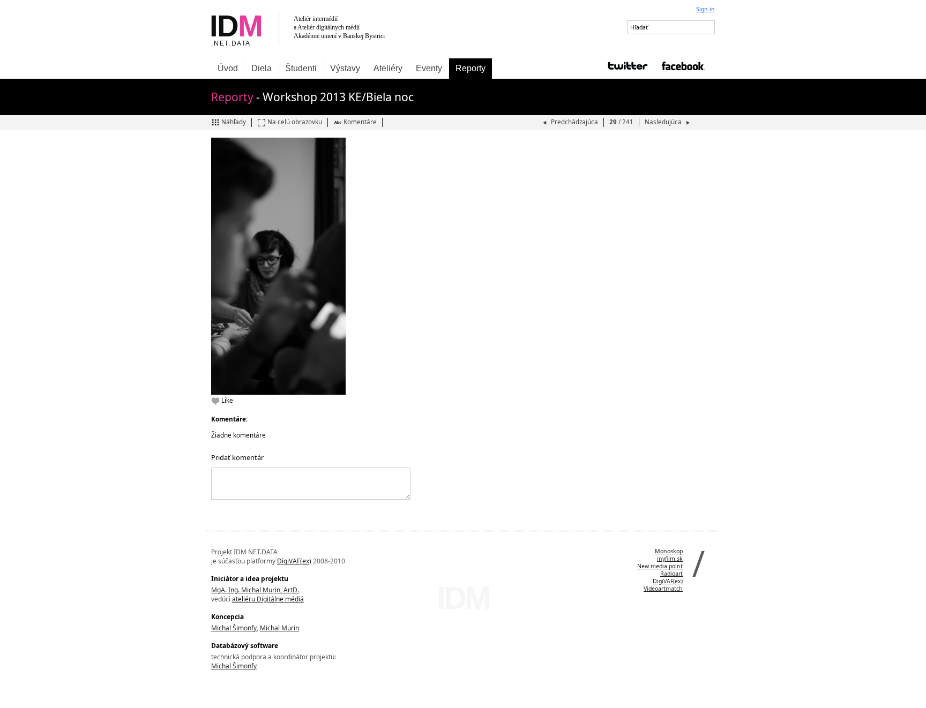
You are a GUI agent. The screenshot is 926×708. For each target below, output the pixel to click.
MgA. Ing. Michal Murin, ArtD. (255, 589)
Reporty (470, 68)
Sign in (705, 9)
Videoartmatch (663, 588)
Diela (261, 68)
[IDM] (334, 29)
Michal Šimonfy (234, 627)
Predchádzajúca (574, 122)
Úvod (228, 68)
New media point (660, 566)
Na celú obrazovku (294, 122)
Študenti (301, 68)
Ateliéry (388, 68)
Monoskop (669, 551)
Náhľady (233, 122)
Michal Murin (279, 627)
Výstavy (345, 68)
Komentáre (360, 122)
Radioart (671, 573)
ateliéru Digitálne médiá (268, 599)
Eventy (429, 68)
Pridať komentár (237, 457)
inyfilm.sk (670, 558)
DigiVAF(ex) (294, 561)
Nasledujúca (664, 122)
